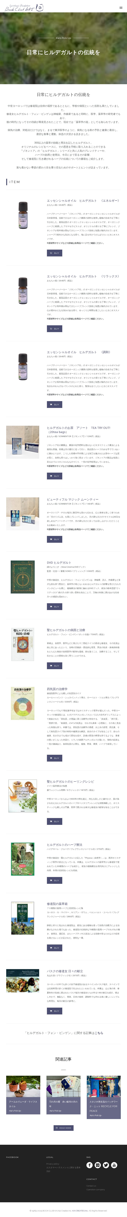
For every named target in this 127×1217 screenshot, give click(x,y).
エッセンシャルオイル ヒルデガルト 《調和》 (79, 352)
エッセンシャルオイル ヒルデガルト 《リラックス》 (83, 276)
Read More (65, 1128)
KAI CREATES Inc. (80, 1211)
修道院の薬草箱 (57, 904)
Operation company (95, 1189)
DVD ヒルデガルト (59, 562)
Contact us (91, 1186)
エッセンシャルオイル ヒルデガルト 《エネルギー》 (83, 200)
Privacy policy (52, 1164)
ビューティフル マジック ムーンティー (73, 499)
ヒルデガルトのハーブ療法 (64, 845)
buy (56, 253)
